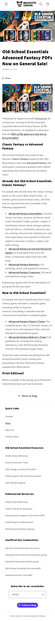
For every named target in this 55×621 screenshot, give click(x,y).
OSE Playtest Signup (15, 482)
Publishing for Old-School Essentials (23, 476)
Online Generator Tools (16, 462)
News (8, 423)
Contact (9, 416)
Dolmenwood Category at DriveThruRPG (25, 515)
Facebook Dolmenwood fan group (22, 561)
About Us (9, 430)
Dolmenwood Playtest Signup (19, 529)
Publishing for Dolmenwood (19, 522)
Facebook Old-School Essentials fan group (26, 554)
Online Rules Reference (16, 455)
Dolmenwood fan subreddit (18, 575)
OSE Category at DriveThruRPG (20, 469)
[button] (6, 4)
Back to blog (29, 396)
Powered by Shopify (37, 616)
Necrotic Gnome (22, 616)
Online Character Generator (19, 508)
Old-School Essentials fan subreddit (23, 568)
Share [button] (8, 78)
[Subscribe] (42, 594)
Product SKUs (12, 436)
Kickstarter (41, 118)
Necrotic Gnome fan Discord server (22, 548)
